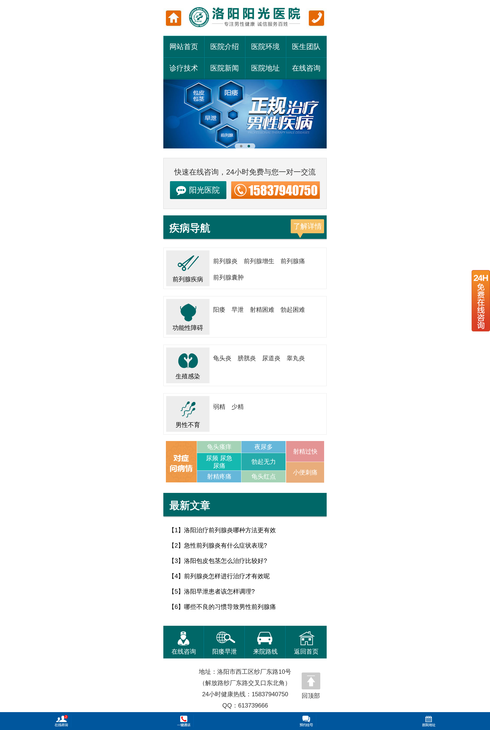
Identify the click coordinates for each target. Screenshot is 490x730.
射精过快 (305, 451)
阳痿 (219, 309)
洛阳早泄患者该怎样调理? (219, 591)
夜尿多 (263, 446)
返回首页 (306, 651)
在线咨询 (306, 68)
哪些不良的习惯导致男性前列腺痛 (230, 606)
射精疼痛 (219, 476)
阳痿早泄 (224, 651)
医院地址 (265, 68)
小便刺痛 (305, 472)
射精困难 (262, 309)
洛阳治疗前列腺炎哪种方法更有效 (230, 530)
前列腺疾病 (188, 279)
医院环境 (265, 47)
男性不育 (188, 424)
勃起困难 (292, 309)
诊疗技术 (183, 68)
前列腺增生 (259, 261)
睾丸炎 (296, 358)
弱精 (219, 406)
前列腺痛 (292, 261)
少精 (237, 406)
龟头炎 (222, 358)
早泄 (237, 309)
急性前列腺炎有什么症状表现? (225, 545)
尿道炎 (271, 358)
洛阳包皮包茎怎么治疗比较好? (225, 560)
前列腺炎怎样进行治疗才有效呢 (227, 576)
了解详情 (307, 226)
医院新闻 (224, 68)
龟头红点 (263, 476)
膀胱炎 (247, 358)
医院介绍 (224, 47)
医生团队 (306, 47)
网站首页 (183, 47)
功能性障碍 (188, 327)
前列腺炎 (225, 261)
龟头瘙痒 (219, 446)
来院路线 (265, 651)
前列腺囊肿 (228, 277)
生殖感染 (188, 376)
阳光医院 (204, 190)
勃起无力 (263, 461)
